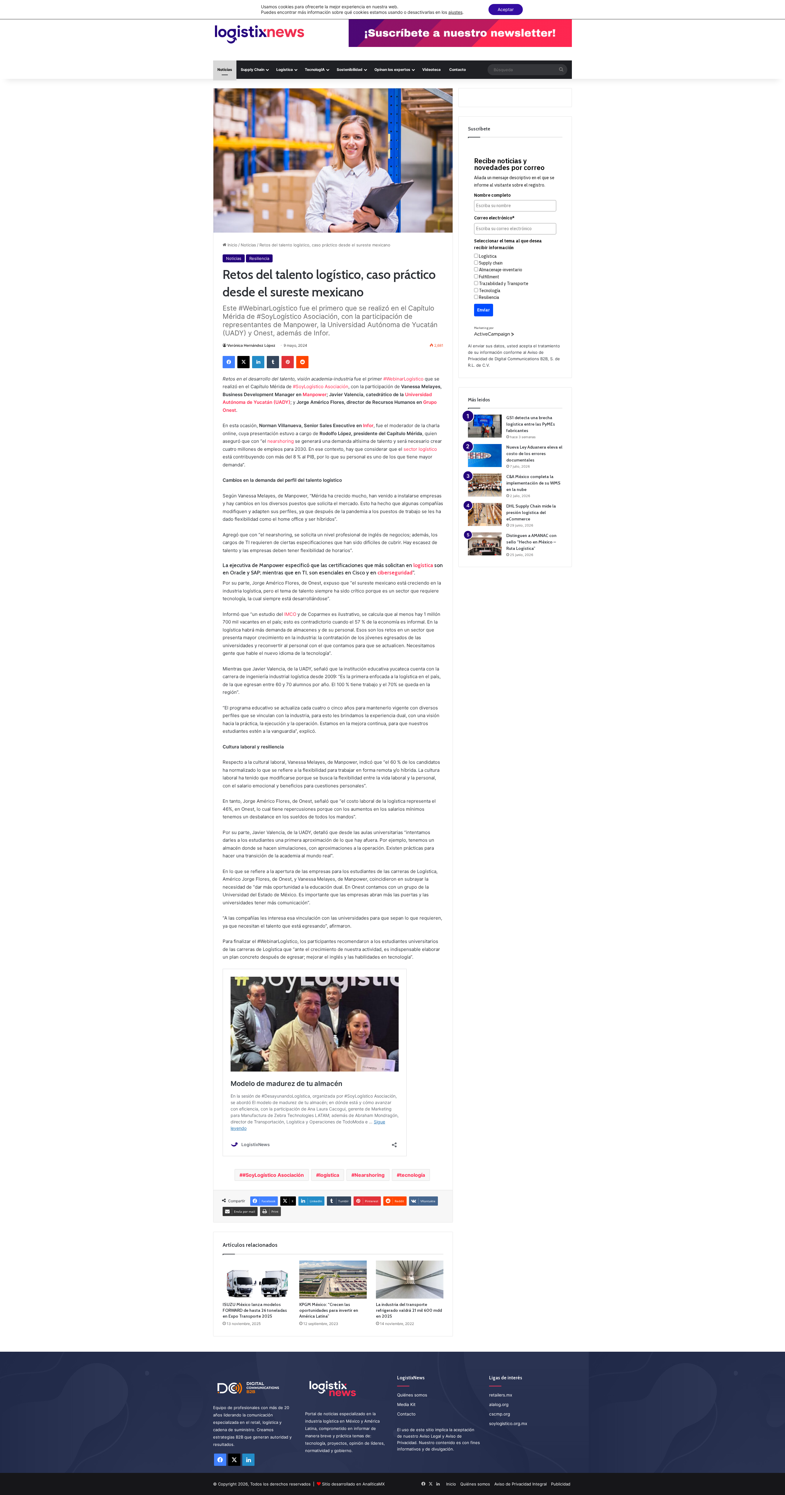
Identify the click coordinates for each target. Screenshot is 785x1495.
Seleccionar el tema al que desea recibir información (508, 244)
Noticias (224, 69)
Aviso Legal (430, 1436)
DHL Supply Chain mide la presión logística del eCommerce (531, 512)
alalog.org (498, 1404)
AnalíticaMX (373, 1483)
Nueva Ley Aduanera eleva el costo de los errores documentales (534, 453)
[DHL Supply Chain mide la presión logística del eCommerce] (485, 514)
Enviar (483, 310)
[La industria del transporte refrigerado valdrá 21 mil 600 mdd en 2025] (409, 1280)
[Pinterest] (287, 362)
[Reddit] (302, 362)
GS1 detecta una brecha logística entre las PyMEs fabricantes (530, 424)
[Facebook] (229, 362)
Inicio (231, 244)
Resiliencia (259, 258)
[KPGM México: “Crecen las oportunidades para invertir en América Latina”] (333, 1280)
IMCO (290, 614)
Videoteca (431, 69)
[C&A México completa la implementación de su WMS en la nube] (485, 484)
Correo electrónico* (494, 218)
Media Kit (406, 1404)
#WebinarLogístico (403, 379)
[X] (243, 362)
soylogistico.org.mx (508, 1423)
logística (423, 565)
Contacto (457, 69)
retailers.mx (500, 1395)
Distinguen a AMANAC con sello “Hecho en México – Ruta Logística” (531, 542)
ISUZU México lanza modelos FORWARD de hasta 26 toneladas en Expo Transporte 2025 (255, 1310)
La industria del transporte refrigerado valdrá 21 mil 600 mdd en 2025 (409, 1310)
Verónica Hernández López (251, 345)
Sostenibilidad (349, 69)
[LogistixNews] (259, 34)
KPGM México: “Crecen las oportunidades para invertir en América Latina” (328, 1310)
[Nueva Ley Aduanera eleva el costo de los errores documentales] (485, 455)
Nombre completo (492, 195)
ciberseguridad (394, 573)
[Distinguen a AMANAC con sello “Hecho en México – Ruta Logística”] (485, 543)
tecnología (412, 1175)
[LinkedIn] (258, 362)
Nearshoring (369, 1175)
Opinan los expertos (392, 69)
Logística (284, 69)
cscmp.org (499, 1414)
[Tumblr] (273, 362)
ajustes (455, 12)
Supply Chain (252, 69)
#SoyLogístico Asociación (320, 386)
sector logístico (419, 449)
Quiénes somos (412, 1395)
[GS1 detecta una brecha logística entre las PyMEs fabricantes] (485, 426)
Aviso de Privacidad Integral (520, 1483)
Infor (368, 425)
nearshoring (280, 441)
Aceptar (506, 9)
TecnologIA (315, 69)
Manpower (315, 394)
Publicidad (560, 1483)
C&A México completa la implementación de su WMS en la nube (533, 483)
